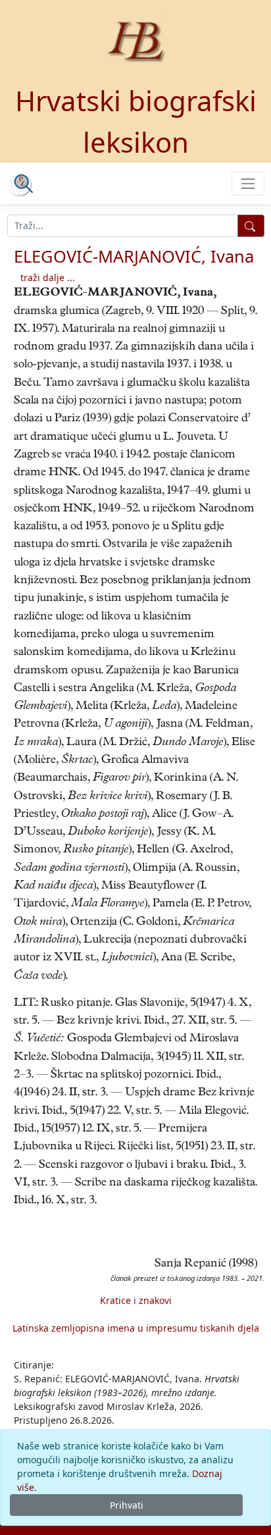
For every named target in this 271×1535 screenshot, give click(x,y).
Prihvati (126, 1505)
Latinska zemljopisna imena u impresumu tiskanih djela (135, 1328)
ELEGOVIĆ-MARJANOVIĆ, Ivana (134, 256)
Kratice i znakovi (136, 1300)
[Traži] (250, 226)
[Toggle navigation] (248, 183)
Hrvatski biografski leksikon (136, 121)
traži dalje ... (47, 277)
